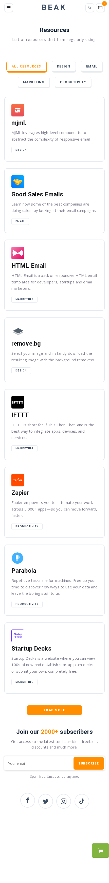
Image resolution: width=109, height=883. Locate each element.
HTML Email (54, 275)
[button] (8, 7)
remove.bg (54, 350)
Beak (54, 7)
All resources (26, 66)
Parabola (54, 580)
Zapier (54, 502)
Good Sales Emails (54, 201)
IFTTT (54, 424)
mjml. (54, 129)
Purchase (100, 850)
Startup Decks (54, 658)
